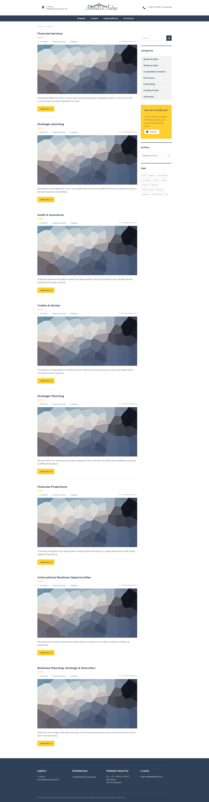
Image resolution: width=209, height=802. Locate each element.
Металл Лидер (50, 797)
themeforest (157, 194)
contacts (153, 132)
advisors (151, 175)
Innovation (149, 97)
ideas (164, 180)
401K (143, 175)
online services (147, 189)
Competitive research (155, 72)
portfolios (145, 194)
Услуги (94, 18)
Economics (149, 78)
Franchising (149, 84)
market (145, 185)
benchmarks (163, 175)
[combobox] (156, 155)
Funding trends (151, 90)
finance (156, 180)
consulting (146, 180)
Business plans (151, 59)
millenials (154, 185)
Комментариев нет (129, 41)
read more (45, 109)
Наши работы (111, 18)
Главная (81, 18)
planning (159, 189)
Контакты (128, 18)
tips (166, 194)
